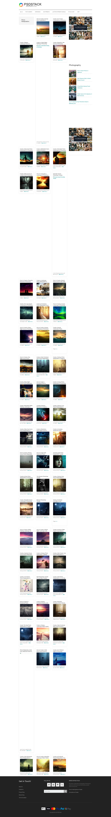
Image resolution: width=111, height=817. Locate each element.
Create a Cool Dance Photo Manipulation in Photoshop (25, 578)
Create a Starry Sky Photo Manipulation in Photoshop (26, 149)
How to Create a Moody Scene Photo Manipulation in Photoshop (26, 454)
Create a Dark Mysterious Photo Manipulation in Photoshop (26, 758)
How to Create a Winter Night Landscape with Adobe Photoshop (42, 531)
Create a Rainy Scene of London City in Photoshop (26, 174)
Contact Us (21, 789)
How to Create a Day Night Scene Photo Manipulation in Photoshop (26, 358)
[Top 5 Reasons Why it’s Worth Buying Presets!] (72, 81)
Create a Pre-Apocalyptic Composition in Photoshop (26, 304)
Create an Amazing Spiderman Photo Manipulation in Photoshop (59, 430)
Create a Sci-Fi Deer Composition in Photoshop (59, 19)
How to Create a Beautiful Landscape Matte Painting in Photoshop (43, 758)
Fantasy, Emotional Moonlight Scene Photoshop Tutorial (57, 501)
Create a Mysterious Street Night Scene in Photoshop (42, 430)
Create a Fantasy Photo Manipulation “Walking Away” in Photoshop (42, 554)
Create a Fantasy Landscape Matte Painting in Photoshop (43, 626)
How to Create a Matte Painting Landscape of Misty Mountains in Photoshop (25, 531)
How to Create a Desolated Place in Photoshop (41, 383)
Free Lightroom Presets (73, 792)
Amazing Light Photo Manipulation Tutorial (58, 453)
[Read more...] (43, 36)
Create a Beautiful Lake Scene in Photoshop (58, 43)
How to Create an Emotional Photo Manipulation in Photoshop (26, 603)
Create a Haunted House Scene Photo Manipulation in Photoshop (26, 554)
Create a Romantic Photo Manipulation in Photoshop (59, 149)
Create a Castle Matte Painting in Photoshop (42, 43)
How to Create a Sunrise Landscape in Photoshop (43, 328)
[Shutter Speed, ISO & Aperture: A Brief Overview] (72, 97)
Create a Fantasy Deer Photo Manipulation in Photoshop (58, 478)
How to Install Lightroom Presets (75, 789)
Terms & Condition (22, 797)
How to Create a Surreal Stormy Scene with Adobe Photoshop (59, 282)
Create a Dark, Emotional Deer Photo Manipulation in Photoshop (42, 358)
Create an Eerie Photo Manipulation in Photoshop (26, 477)
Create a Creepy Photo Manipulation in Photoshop (59, 382)
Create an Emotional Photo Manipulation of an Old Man (59, 758)
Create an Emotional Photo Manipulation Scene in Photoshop (43, 305)
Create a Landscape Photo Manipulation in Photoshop (42, 282)
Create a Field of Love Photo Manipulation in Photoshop (58, 407)
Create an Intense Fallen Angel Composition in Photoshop (59, 531)
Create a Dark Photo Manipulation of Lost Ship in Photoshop (59, 578)
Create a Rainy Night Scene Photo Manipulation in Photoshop (26, 383)
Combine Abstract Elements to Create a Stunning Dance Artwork (42, 407)
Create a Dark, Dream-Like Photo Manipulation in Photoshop (59, 554)
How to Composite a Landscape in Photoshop (43, 174)
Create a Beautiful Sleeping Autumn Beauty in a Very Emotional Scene (59, 603)
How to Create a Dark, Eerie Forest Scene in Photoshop (42, 651)
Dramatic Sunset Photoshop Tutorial (57, 174)
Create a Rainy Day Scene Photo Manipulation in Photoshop (26, 430)
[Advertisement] (80, 52)
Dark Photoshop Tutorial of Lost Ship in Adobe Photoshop (42, 578)
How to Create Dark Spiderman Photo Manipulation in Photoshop (43, 454)
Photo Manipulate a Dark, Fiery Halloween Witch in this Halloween (26, 651)
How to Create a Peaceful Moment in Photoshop (26, 281)
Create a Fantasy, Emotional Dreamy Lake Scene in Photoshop (42, 603)
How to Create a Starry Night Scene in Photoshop (26, 328)
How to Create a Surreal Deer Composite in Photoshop (42, 20)
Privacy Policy (22, 792)
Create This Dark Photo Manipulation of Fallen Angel (25, 626)
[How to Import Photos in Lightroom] (72, 74)
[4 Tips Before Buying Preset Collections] (72, 89)
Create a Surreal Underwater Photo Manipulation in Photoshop (59, 329)
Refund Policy (21, 794)
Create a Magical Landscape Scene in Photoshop (25, 44)
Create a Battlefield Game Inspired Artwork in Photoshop (43, 150)
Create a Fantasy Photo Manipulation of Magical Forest (59, 358)
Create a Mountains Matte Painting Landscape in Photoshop (26, 407)
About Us (21, 786)
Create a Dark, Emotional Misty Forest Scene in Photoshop (59, 626)
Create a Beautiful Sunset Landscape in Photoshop (26, 500)
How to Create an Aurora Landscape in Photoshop (59, 304)
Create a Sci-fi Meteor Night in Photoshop (58, 650)
